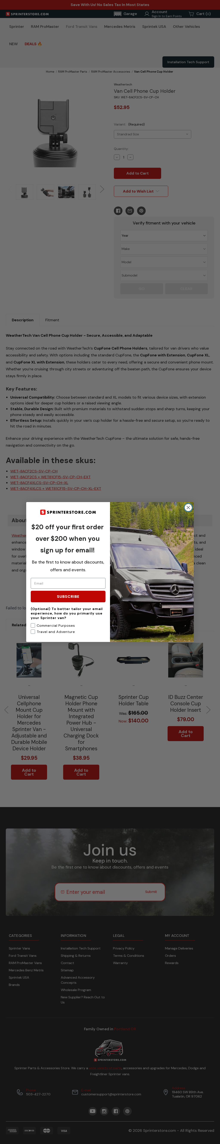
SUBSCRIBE (68, 596)
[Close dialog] (188, 507)
